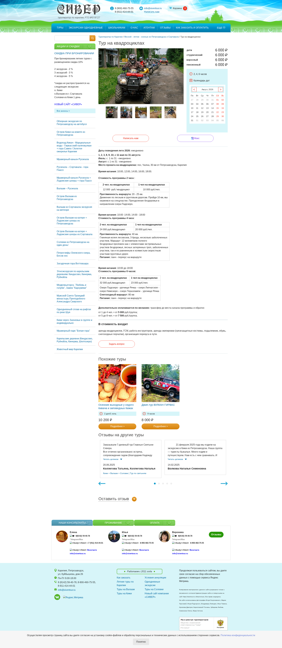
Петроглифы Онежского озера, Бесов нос (73, 254)
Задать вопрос (117, 344)
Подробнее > (117, 426)
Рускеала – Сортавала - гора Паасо (72, 168)
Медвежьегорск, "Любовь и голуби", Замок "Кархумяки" (72, 286)
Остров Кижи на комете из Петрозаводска (71, 133)
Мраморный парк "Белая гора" (73, 331)
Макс (197, 138)
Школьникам (116, 27)
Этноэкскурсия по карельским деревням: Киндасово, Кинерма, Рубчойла (74, 274)
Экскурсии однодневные (86, 27)
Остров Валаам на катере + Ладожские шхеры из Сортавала (74, 233)
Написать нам (151, 12)
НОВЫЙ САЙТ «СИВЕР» (68, 104)
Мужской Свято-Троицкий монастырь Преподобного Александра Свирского (71, 298)
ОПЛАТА (155, 523)
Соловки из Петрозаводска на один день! (73, 243)
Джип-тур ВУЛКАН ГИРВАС (158, 404)
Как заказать (123, 577)
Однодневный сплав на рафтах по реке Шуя (74, 311)
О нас (134, 27)
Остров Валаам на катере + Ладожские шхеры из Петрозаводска (72, 220)
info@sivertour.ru (153, 8)
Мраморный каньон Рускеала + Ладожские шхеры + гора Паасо (74, 179)
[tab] (155, 483)
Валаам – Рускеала (67, 188)
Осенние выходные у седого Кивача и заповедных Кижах (116, 406)
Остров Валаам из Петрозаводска (67, 197)
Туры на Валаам (126, 589)
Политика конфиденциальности (238, 635)
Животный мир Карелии (70, 349)
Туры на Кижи (124, 593)
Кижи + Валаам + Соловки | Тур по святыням (124, 473)
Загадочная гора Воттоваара (72, 263)
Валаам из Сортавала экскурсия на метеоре (74, 208)
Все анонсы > (63, 111)
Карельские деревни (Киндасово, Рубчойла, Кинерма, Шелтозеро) (75, 340)
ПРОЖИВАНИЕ (113, 523)
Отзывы (165, 27)
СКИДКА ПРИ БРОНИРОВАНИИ (74, 53)
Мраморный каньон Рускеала (73, 159)
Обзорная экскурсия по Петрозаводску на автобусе (72, 122)
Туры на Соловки (154, 589)
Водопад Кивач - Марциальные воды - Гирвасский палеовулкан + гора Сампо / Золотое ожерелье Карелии (74, 147)
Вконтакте (92, 550)
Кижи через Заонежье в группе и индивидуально (74, 321)
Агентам (149, 27)
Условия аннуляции (155, 577)
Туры (60, 27)
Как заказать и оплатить (192, 27)
